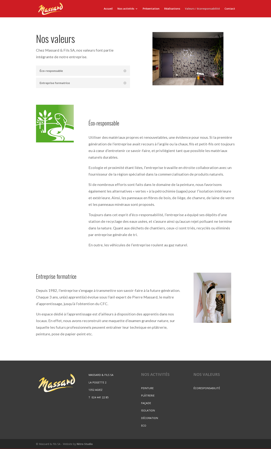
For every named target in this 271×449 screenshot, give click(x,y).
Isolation (148, 410)
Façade (146, 403)
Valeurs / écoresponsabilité (202, 8)
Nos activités (125, 8)
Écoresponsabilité (206, 388)
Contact (230, 8)
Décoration (149, 418)
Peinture (147, 388)
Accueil (108, 8)
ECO (143, 425)
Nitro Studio (85, 444)
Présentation (151, 8)
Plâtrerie (147, 395)
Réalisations (172, 8)
